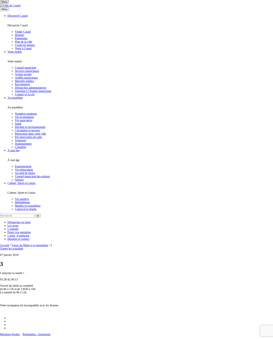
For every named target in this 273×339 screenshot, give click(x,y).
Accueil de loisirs (25, 173)
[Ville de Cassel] (10, 5)
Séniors (19, 179)
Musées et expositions (27, 205)
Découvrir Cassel (17, 15)
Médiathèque (22, 202)
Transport (20, 140)
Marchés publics (24, 81)
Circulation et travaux (27, 130)
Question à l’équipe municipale (33, 91)
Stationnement (23, 143)
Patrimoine (21, 38)
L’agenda (12, 228)
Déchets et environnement (30, 127)
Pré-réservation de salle (28, 137)
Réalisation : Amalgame (37, 334)
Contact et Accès (25, 94)
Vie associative (23, 120)
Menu (4, 9)
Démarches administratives (30, 87)
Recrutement (22, 84)
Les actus (12, 225)
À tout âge (13, 150)
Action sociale (23, 74)
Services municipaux (27, 71)
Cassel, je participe (18, 235)
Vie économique (24, 117)
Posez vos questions (19, 232)
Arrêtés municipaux (26, 77)
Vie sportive (22, 199)
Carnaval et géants (25, 209)
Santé (18, 123)
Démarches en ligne (19, 222)
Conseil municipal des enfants (32, 176)
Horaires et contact (18, 238)
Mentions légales (10, 334)
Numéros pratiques (26, 113)
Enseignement (23, 166)
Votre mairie (14, 51)
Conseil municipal (25, 67)
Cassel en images (25, 45)
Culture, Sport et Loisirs (21, 183)
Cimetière (20, 147)
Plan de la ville (23, 41)
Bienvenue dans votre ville (30, 133)
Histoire (19, 35)
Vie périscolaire (24, 169)
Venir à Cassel (23, 48)
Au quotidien (15, 97)
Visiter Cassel (23, 31)
